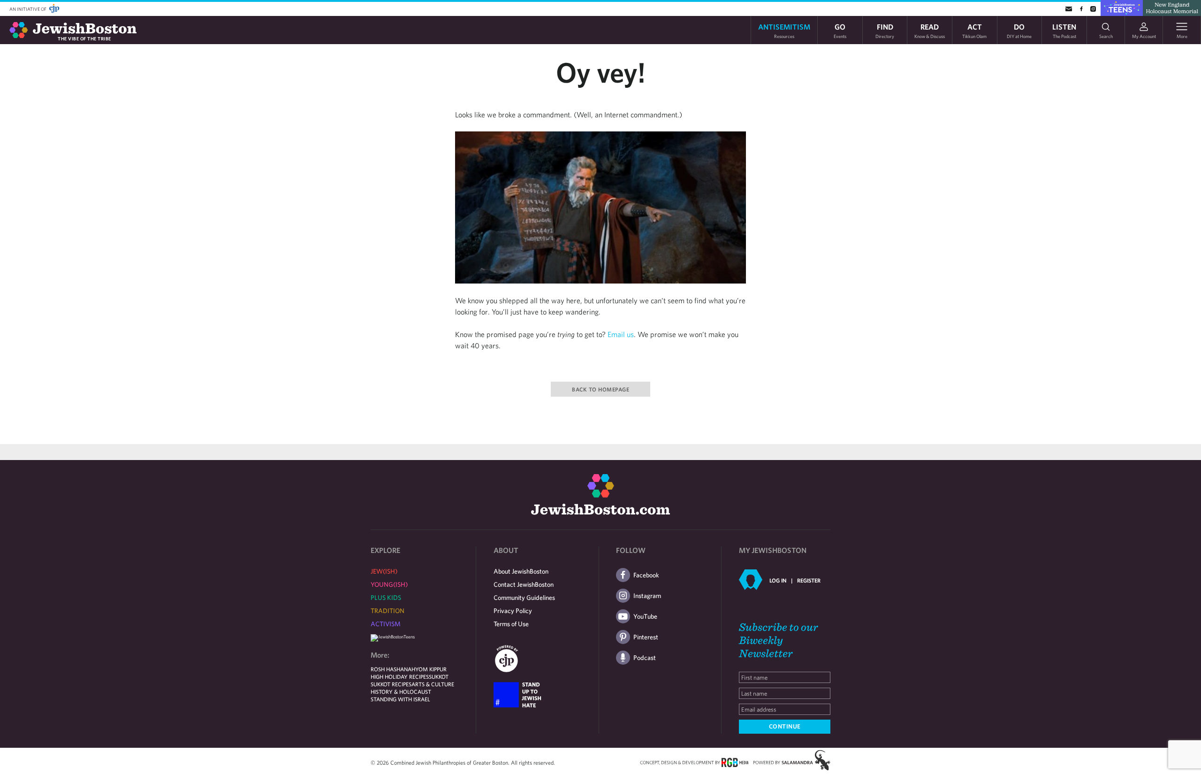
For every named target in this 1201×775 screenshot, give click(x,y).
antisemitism (784, 30)
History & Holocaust (401, 691)
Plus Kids (386, 597)
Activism (386, 624)
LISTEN (1064, 30)
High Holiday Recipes (400, 676)
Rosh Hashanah (393, 669)
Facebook (646, 575)
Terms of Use (511, 624)
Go (840, 30)
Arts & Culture (432, 684)
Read (929, 30)
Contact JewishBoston (524, 584)
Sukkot (438, 676)
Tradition (387, 610)
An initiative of (28, 9)
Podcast (644, 657)
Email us (621, 334)
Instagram (647, 595)
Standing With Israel (400, 699)
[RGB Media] (735, 761)
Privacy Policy (513, 610)
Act (974, 30)
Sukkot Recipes (391, 684)
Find (884, 30)
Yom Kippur (431, 669)
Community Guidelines (524, 597)
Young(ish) (389, 584)
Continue (785, 726)
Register (809, 580)
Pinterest (645, 637)
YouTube (645, 616)
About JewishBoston (521, 571)
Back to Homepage (600, 389)
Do (1019, 30)
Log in (777, 580)
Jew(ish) (384, 571)
